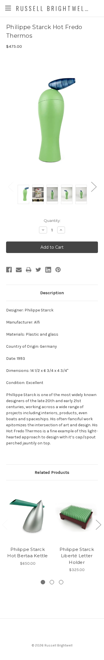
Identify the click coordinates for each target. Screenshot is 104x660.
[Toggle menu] (8, 8)
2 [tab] (52, 582)
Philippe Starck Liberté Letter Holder (77, 556)
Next (93, 186)
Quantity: (52, 220)
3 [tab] (61, 582)
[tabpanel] (27, 526)
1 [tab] (43, 582)
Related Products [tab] (52, 472)
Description (52, 292)
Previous (10, 186)
